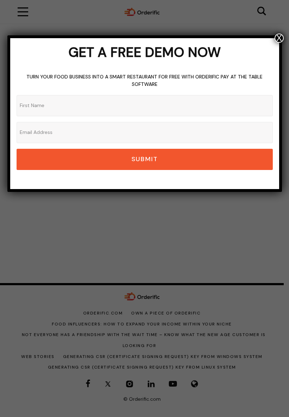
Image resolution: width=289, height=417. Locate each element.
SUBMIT (144, 159)
